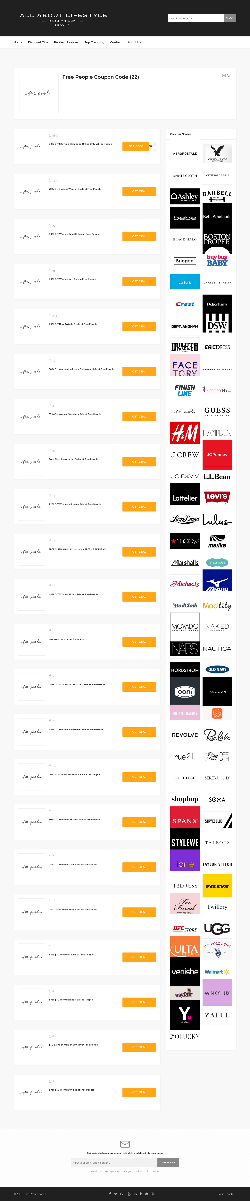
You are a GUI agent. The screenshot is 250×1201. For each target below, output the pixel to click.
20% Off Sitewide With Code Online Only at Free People (80, 144)
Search (230, 18)
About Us (134, 42)
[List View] (228, 75)
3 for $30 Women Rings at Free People (71, 999)
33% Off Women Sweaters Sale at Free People (75, 414)
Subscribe (168, 1162)
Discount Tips (38, 42)
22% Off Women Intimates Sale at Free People (75, 504)
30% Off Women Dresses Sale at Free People (74, 819)
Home (18, 42)
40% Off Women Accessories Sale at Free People (77, 684)
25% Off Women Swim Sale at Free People (73, 864)
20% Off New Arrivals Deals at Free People (73, 324)
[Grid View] (224, 75)
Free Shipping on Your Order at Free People (73, 459)
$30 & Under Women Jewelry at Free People (73, 1044)
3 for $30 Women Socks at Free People (71, 954)
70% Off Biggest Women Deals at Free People (75, 189)
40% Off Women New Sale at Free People (72, 279)
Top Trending (94, 42)
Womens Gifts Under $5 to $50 (66, 639)
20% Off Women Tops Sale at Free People (73, 909)
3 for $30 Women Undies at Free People (71, 1089)
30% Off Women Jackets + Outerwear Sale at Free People (81, 369)
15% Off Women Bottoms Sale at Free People (74, 774)
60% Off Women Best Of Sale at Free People (74, 234)
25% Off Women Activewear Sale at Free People (76, 729)
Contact (116, 42)
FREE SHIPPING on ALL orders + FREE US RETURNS (77, 549)
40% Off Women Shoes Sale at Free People (73, 594)
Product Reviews (66, 42)
